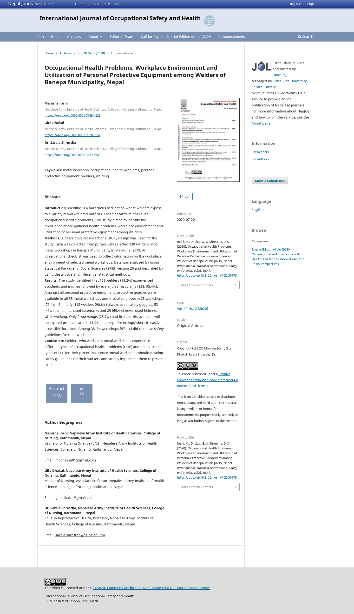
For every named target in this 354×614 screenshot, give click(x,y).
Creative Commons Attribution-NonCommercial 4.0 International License (207, 380)
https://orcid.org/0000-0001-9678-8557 (72, 135)
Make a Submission (270, 181)
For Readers (260, 152)
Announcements (231, 36)
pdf (186, 196)
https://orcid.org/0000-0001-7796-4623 (72, 115)
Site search (113, 3)
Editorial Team (121, 36)
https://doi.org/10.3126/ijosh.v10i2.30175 (207, 275)
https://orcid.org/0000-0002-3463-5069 (72, 154)
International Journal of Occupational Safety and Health (120, 18)
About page (261, 123)
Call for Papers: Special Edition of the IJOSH (176, 36)
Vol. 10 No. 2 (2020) (91, 53)
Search (307, 36)
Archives (74, 36)
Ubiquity (279, 75)
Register (296, 3)
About (94, 3)
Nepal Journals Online (30, 3)
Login (311, 3)
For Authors (260, 159)
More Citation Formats (196, 285)
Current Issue (48, 36)
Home (80, 3)
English (258, 209)
